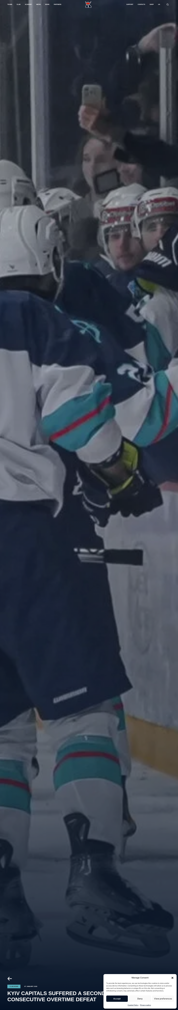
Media (38, 4)
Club (18, 4)
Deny (140, 998)
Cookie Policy (133, 1005)
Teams (9, 4)
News (47, 4)
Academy (28, 4)
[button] (172, 977)
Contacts (141, 4)
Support (129, 4)
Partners (57, 4)
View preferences (163, 998)
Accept (117, 998)
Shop (152, 4)
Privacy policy (145, 1005)
